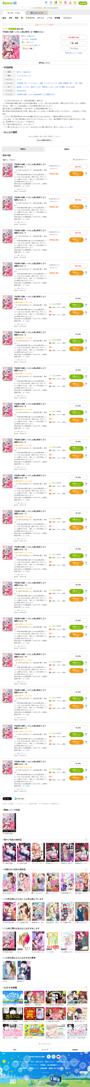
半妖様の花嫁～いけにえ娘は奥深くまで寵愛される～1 (30, 165)
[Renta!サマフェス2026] (15, 3)
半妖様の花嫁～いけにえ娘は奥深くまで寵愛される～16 (30, 691)
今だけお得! (70, 87)
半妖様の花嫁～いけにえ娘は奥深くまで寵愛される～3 (30, 231)
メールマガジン (71, 1062)
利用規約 (43, 1065)
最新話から (13, 160)
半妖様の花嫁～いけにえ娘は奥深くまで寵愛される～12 (30, 548)
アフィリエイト (34, 1065)
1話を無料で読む (74, 37)
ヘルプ (27, 1062)
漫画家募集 (43, 1068)
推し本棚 (75, 43)
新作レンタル (36, 87)
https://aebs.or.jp (21, 1083)
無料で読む (78, 167)
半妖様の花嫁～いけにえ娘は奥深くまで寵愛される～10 (30, 476)
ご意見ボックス (60, 1062)
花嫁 (80, 83)
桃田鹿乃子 (20, 981)
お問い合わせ (39, 1062)
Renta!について (18, 1062)
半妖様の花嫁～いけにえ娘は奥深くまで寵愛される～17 (30, 726)
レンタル (26, 87)
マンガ (19, 79)
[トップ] (8, 3)
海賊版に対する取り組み (56, 1068)
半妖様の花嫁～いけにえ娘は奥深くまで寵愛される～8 (30, 404)
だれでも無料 (60, 87)
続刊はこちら (44, 62)
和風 (60, 83)
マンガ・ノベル (13, 13)
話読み (19, 87)
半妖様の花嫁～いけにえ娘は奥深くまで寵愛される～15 (30, 655)
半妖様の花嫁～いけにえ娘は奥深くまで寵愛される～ (36, 94)
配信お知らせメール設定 (73, 53)
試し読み (78, 298)
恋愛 (41, 83)
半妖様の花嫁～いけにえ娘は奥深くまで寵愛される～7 (30, 369)
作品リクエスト (49, 1062)
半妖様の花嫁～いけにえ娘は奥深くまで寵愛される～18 (30, 762)
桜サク (23, 36)
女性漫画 (33, 39)
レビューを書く (29, 48)
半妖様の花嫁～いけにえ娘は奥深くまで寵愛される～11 (30, 512)
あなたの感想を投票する (44, 140)
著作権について (34, 1068)
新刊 (15, 1050)
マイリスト (75, 48)
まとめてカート (80, 159)
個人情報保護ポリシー (54, 1065)
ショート (38, 13)
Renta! (5, 804)
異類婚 (65, 83)
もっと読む (69, 127)
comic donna (21, 90)
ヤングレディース (50, 83)
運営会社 (67, 1068)
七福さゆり (31, 36)
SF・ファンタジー (31, 83)
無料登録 (83, 3)
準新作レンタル (48, 87)
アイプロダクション (24, 75)
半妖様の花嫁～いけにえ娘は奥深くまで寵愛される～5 (30, 297)
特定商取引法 (24, 1068)
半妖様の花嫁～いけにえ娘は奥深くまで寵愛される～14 (30, 619)
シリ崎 (5, 981)
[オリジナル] (30, 18)
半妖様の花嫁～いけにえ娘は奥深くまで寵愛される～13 (30, 583)
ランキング (45, 1050)
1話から (5, 160)
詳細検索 (75, 1050)
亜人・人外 (73, 83)
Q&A (32, 1062)
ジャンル (67, 18)
